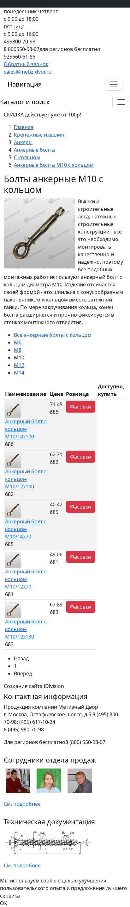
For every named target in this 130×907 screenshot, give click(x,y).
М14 (19, 372)
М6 (17, 342)
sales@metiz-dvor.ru (28, 71)
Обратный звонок (26, 64)
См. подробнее (22, 803)
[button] (113, 84)
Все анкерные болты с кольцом (53, 334)
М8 (17, 349)
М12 (19, 365)
